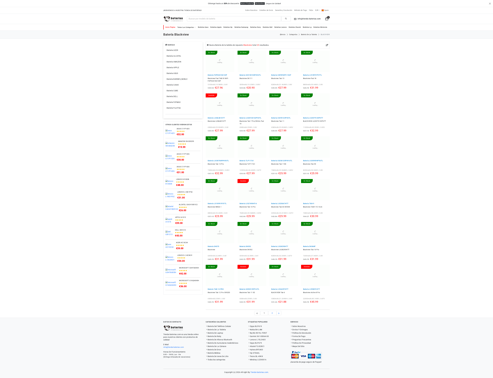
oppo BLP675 (256, 343)
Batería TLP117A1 (247, 161)
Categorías (293, 34)
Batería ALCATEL (174, 56)
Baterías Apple (215, 27)
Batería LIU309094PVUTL (313, 161)
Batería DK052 (245, 246)
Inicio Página (170, 27)
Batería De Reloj (214, 336)
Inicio (283, 34)
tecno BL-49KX (256, 356)
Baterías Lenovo (280, 27)
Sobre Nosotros (251, 10)
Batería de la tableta (309, 34)
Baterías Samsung (241, 27)
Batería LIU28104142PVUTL (250, 118)
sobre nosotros (299, 326)
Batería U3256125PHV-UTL (281, 161)
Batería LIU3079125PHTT (313, 118)
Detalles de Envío (266, 10)
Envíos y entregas (300, 330)
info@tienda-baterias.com (173, 347)
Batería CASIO (173, 85)
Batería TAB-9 (308, 203)
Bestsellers (259, 3)
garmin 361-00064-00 (259, 336)
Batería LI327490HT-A (248, 203)
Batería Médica (214, 353)
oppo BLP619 (256, 326)
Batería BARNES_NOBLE (177, 79)
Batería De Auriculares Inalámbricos (223, 343)
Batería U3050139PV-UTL (249, 289)
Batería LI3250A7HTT (279, 203)
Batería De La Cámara (217, 346)
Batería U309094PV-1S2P (281, 75)
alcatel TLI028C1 (257, 346)
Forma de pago (298, 336)
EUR (316, 10)
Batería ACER (172, 50)
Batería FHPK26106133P (217, 75)
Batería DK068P (309, 246)
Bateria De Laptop (215, 333)
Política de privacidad (301, 343)
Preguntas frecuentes (301, 340)
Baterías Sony (255, 27)
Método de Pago (300, 10)
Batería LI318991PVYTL (312, 75)
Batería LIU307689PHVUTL (218, 161)
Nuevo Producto (247, 3)
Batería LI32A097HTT (279, 289)
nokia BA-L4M (256, 330)
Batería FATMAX (174, 102)
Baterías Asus (203, 27)
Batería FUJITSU (174, 108)
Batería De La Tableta (217, 330)
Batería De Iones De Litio (218, 356)
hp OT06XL (255, 353)
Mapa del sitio (298, 346)
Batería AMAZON (174, 62)
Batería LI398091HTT (311, 289)
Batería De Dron (214, 350)
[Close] (490, 3)
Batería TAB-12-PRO (216, 289)
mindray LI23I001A (258, 360)
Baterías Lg (307, 27)
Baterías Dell (267, 27)
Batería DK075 (213, 246)
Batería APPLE (173, 67)
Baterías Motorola (320, 27)
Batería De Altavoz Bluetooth (220, 340)
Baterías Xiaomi (295, 27)
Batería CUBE (172, 91)
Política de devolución (301, 333)
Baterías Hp (228, 27)
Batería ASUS (172, 73)
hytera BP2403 (256, 350)
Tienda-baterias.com (259, 372)
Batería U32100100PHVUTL (250, 75)
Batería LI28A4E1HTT (216, 118)
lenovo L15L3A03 (258, 340)
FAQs (311, 10)
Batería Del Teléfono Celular (219, 326)
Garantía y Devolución (283, 10)
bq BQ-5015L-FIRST (258, 333)
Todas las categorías (185, 27)
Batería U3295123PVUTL (281, 118)
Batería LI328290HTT (279, 246)
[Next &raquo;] (278, 313)
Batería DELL (172, 96)
